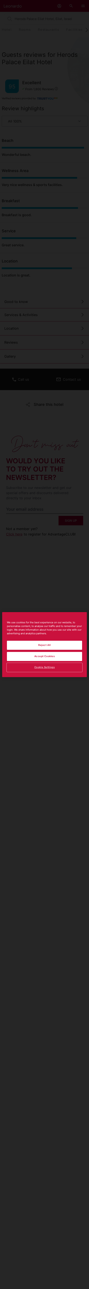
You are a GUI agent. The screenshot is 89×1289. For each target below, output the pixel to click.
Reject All (44, 645)
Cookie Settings (44, 667)
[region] (44, 644)
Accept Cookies (44, 656)
